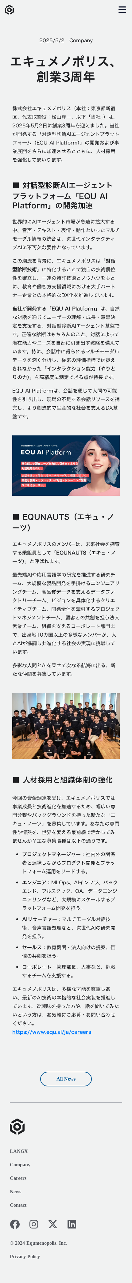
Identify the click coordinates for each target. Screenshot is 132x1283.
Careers (18, 1178)
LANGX (19, 1151)
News (15, 1191)
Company (20, 1164)
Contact (18, 1205)
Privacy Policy (25, 1256)
